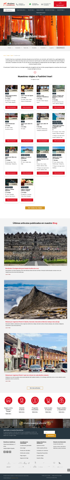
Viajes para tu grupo (40, 12)
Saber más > (8, 413)
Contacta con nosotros (42, 450)
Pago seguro (23, 455)
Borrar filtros (60, 47)
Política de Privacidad (56, 475)
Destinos (9, 10)
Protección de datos (25, 450)
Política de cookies (24, 453)
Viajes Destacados (21, 9)
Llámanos (22, 4)
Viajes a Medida (40, 9)
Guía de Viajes (60, 9)
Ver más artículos (35, 388)
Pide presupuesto (11, 107)
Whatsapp (35, 4)
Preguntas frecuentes (42, 453)
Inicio (4, 55)
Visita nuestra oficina (42, 448)
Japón (12, 55)
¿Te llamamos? (60, 4)
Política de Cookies (46, 475)
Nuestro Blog (40, 458)
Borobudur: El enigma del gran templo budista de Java (22, 268)
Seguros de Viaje (24, 458)
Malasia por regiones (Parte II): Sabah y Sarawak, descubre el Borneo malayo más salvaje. (32, 322)
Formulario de (47, 4)
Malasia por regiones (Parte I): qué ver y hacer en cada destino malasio (27, 375)
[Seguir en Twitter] (4, 452)
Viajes (8, 55)
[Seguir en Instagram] (10, 452)
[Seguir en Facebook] (7, 452)
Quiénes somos (40, 445)
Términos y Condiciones (51, 477)
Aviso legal (22, 448)
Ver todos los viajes (35, 208)
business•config (14, 477)
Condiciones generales (25, 445)
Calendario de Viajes (49, 9)
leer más (7, 274)
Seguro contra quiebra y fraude (8, 409)
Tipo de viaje (31, 9)
